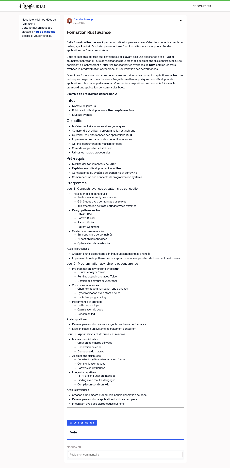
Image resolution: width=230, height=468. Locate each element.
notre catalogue (44, 31)
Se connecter (202, 6)
